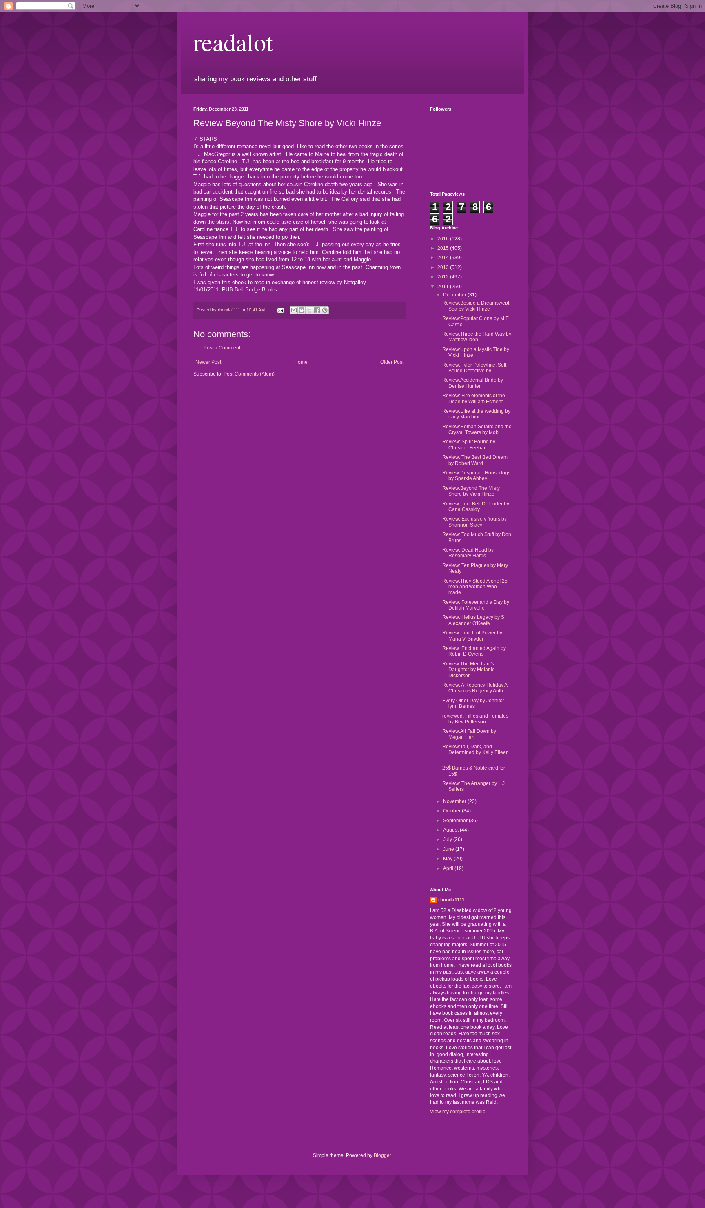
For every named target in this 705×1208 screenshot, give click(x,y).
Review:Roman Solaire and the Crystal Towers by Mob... (477, 429)
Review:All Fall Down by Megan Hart (469, 734)
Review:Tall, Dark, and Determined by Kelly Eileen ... (475, 752)
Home (301, 362)
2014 (443, 257)
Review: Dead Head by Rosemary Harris (468, 552)
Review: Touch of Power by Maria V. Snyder (472, 635)
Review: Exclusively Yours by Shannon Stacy (474, 521)
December (455, 295)
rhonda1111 (451, 900)
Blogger (382, 1155)
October (452, 811)
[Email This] (294, 310)
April (448, 868)
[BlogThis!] (301, 310)
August (451, 830)
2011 (443, 286)
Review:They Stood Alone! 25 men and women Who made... (475, 587)
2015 (443, 248)
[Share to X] (309, 310)
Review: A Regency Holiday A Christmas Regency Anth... (474, 688)
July (448, 839)
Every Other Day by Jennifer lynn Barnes (473, 703)
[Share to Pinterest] (325, 310)
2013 (443, 267)
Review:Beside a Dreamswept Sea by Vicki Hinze (475, 305)
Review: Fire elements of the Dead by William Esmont (473, 398)
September (456, 820)
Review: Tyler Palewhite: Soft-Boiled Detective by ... (475, 368)
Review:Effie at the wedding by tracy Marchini (476, 414)
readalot (233, 41)
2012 (443, 277)
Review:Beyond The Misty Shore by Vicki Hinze (471, 491)
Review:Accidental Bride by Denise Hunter (472, 383)
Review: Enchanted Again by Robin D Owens (474, 651)
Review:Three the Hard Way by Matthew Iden (476, 337)
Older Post (391, 362)
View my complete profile (458, 1112)
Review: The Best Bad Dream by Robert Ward (475, 460)
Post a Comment (222, 348)
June (449, 849)
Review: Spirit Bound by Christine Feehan (468, 444)
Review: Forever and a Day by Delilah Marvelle (475, 605)
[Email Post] (280, 309)
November (455, 801)
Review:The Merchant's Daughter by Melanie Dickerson (468, 670)
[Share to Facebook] (317, 310)
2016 (443, 239)
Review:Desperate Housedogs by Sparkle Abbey (476, 475)
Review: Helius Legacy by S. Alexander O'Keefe (473, 620)
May (448, 858)
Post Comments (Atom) (249, 374)
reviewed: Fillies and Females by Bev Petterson (475, 719)
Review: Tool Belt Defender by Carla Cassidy (475, 506)
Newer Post (208, 362)
